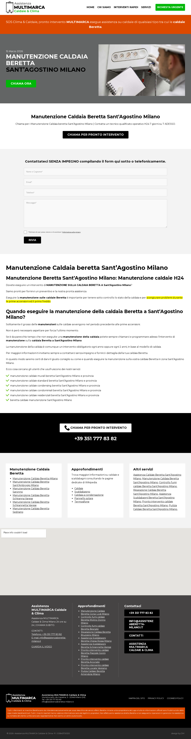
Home (90, 7)
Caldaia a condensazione (89, 495)
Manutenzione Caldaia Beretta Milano (35, 478)
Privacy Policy (156, 698)
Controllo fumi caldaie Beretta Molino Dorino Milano (93, 620)
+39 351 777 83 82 (141, 612)
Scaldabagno (82, 491)
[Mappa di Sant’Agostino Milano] (95, 561)
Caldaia (78, 488)
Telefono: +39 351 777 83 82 (46, 634)
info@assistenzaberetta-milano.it (141, 624)
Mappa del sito (137, 698)
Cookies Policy (175, 698)
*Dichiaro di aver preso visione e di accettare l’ (54, 232)
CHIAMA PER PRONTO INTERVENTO (95, 134)
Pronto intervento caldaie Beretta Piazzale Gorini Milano (95, 653)
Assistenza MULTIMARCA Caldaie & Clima (141, 647)
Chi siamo (104, 7)
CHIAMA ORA (21, 83)
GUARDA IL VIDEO (41, 646)
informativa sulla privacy (71, 232)
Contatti (136, 635)
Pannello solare (83, 498)
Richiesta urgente (170, 7)
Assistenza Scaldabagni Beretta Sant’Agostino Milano (154, 498)
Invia (32, 240)
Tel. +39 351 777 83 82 (51, 699)
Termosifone (81, 501)
